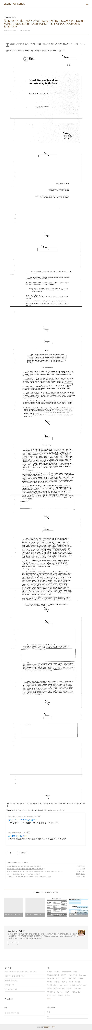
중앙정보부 (72, 978)
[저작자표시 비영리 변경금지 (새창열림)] (31, 853)
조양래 (57, 972)
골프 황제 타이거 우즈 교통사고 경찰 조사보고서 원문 (23, 866)
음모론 (65, 982)
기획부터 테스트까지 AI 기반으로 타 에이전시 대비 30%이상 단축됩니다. (37, 839)
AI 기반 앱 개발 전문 (17, 836)
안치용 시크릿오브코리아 (79, 985)
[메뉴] (87, 4)
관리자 (53, 1027)
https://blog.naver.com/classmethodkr (22, 816)
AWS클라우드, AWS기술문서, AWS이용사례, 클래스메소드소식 (33, 823)
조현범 (64, 975)
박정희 (50, 982)
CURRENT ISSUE (12, 862)
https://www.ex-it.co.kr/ (17, 833)
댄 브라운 (51, 978)
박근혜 (68, 992)
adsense (78, 988)
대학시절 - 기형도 (10, 985)
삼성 (64, 978)
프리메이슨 (51, 992)
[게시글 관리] (15, 853)
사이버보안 (64, 985)
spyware (83, 975)
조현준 (68, 995)
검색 (43, 1013)
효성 (71, 982)
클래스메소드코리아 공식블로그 (22, 819)
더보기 (48, 999)
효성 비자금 (73, 975)
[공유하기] (13, 853)
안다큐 (50, 972)
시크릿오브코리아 (53, 975)
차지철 (57, 982)
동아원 (70, 988)
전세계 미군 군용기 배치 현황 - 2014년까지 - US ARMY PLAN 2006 (28, 876)
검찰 (58, 978)
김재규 (60, 992)
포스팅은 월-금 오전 (11, 980)
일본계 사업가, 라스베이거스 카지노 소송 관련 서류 (22, 874)
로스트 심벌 (51, 995)
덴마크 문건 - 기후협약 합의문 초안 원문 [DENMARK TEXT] (25, 869)
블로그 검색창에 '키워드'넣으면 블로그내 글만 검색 (20, 972)
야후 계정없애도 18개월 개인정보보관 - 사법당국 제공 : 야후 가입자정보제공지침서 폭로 (33, 871)
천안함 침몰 (76, 992)
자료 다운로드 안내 (11, 989)
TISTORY (46, 1027)
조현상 (78, 982)
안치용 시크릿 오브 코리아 (56, 988)
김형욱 (61, 995)
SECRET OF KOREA (14, 3)
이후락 (81, 978)
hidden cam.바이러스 (70, 972)
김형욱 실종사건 (53, 985)
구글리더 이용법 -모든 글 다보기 (15, 976)
